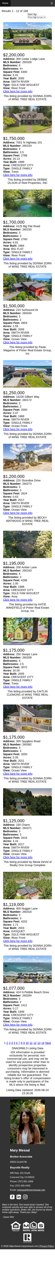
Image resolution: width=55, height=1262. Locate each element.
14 (42, 1042)
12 (35, 1042)
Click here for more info (17, 91)
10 (27, 1042)
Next (48, 1042)
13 (38, 1042)
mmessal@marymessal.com (31, 1190)
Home (5, 3)
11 (31, 1042)
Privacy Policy (47, 1246)
